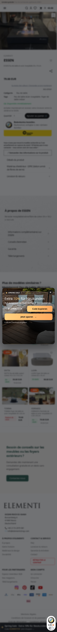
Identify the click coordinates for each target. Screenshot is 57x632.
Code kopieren (39, 308)
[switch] (51, 628)
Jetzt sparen (29, 316)
